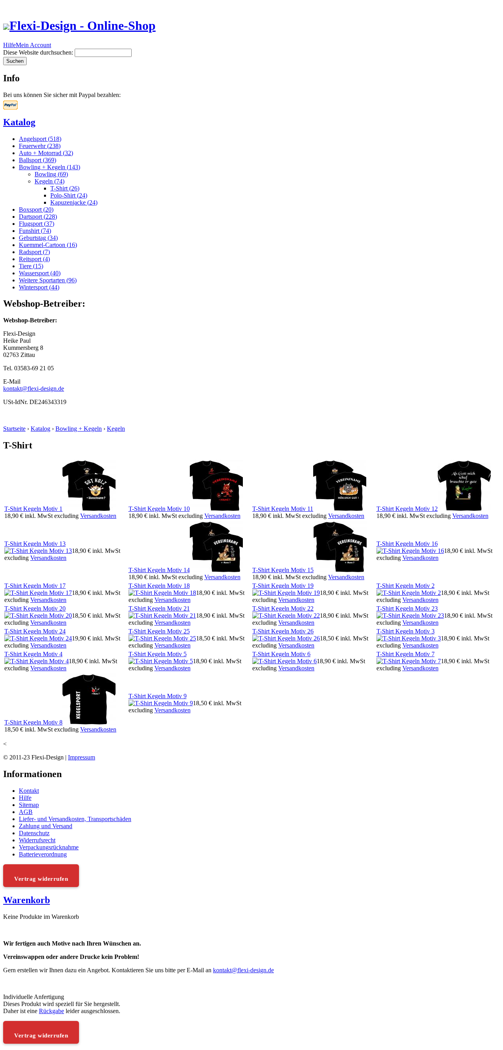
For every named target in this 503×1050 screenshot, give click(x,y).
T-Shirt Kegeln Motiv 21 (159, 608)
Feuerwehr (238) (40, 146)
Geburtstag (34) (38, 237)
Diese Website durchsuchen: (39, 52)
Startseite (14, 428)
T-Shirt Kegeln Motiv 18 (159, 585)
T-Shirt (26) (64, 188)
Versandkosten (98, 515)
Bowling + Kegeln (78, 428)
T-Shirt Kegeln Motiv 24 (35, 631)
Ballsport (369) (37, 160)
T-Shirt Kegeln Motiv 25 (159, 631)
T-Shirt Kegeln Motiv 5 (158, 654)
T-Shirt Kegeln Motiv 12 (407, 508)
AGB (26, 812)
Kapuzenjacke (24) (73, 202)
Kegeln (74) (49, 181)
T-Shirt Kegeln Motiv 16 (407, 543)
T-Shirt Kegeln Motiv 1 (33, 508)
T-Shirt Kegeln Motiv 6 (281, 654)
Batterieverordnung (43, 854)
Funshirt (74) (35, 230)
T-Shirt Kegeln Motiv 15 (283, 570)
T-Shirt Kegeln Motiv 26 (283, 631)
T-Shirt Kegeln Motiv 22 (283, 608)
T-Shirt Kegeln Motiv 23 (407, 608)
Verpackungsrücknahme (49, 847)
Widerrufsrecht (37, 840)
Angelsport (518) (40, 138)
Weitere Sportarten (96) (48, 280)
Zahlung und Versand (45, 826)
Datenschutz (34, 833)
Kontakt (29, 790)
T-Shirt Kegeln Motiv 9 (158, 696)
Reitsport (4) (34, 259)
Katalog (19, 122)
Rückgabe (51, 1011)
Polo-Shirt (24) (68, 195)
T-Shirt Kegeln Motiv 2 (405, 585)
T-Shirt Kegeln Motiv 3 (405, 631)
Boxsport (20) (36, 209)
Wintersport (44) (39, 287)
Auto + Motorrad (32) (46, 153)
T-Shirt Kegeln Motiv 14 (159, 570)
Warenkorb (26, 900)
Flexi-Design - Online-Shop (82, 25)
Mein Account (33, 45)
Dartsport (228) (38, 216)
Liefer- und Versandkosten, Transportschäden (75, 819)
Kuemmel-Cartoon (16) (48, 244)
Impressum (81, 757)
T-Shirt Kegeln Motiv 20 (35, 608)
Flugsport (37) (36, 223)
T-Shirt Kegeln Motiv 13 (35, 543)
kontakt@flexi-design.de (33, 388)
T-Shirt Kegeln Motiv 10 (159, 508)
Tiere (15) (31, 266)
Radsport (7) (34, 252)
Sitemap (29, 804)
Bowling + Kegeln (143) (49, 167)
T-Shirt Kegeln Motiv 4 (33, 654)
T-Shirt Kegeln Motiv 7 (405, 654)
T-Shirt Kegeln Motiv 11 (282, 508)
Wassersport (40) (40, 273)
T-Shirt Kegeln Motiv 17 (35, 585)
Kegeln (116, 428)
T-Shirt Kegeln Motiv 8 (33, 722)
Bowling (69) (51, 174)
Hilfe (9, 45)
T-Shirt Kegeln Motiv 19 (283, 585)
